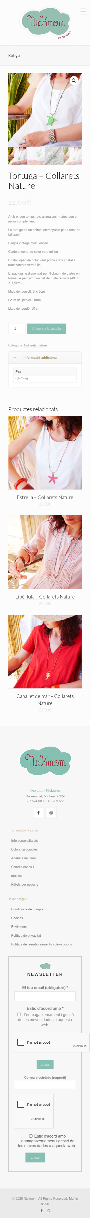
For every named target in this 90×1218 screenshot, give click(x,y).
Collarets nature (35, 345)
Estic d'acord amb (45, 1008)
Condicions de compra (27, 909)
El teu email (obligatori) (45, 988)
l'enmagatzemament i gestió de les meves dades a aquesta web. (46, 1020)
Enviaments (19, 927)
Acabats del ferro (23, 858)
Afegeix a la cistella (46, 328)
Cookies (17, 918)
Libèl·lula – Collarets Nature (45, 596)
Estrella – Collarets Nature (45, 497)
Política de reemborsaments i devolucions (41, 944)
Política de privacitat (26, 935)
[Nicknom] (45, 23)
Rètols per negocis (24, 884)
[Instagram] (48, 1210)
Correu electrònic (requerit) (45, 1077)
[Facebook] (41, 1210)
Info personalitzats (24, 840)
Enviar (45, 1064)
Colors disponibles (24, 849)
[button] (74, 80)
